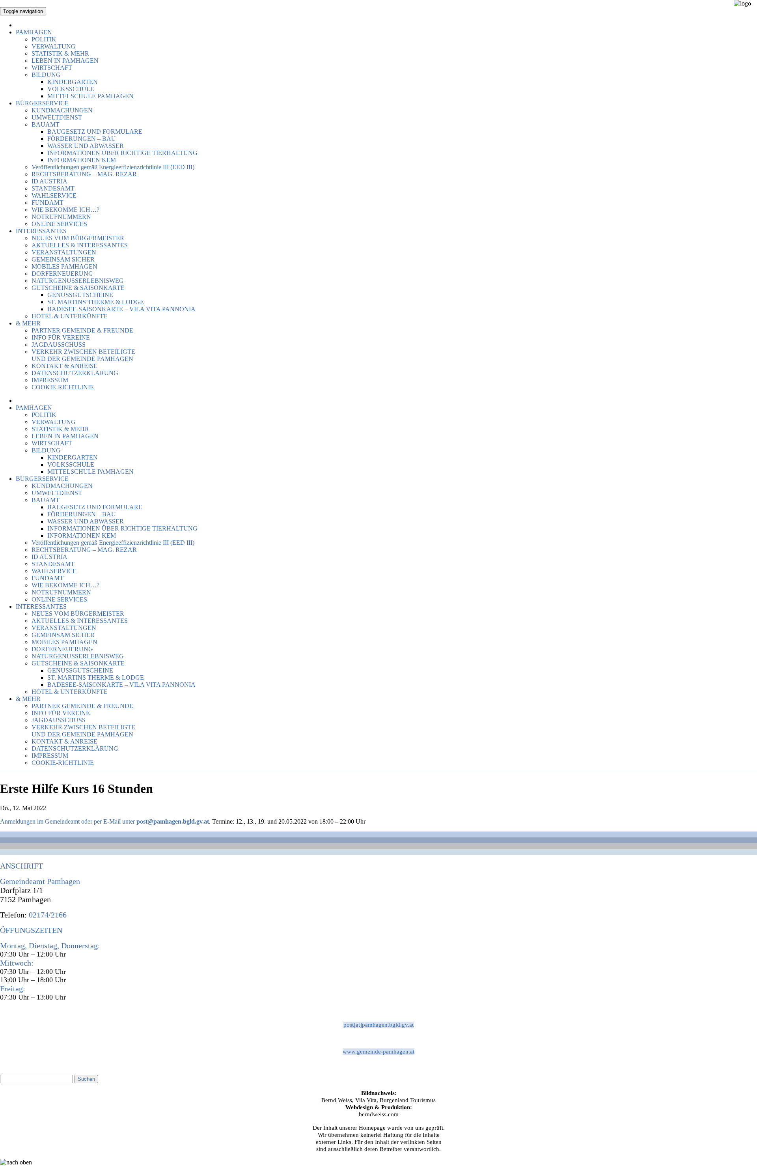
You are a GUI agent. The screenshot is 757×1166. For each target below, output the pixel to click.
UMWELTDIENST (57, 117)
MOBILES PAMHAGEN (64, 266)
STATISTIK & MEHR (60, 53)
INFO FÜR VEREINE (61, 337)
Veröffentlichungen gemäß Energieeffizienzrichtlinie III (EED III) (113, 167)
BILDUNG (46, 74)
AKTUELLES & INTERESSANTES (80, 245)
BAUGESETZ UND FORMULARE (94, 131)
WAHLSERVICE (54, 195)
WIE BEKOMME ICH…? (65, 209)
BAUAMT (46, 124)
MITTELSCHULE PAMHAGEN (90, 96)
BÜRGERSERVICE (42, 103)
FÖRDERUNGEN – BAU (81, 138)
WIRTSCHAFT (52, 67)
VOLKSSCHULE (70, 89)
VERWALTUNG (54, 46)
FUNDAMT (47, 202)
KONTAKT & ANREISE (64, 366)
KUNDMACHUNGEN (62, 110)
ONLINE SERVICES (59, 223)
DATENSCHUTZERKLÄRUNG (75, 373)
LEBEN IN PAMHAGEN (65, 60)
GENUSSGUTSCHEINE (80, 295)
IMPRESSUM (50, 380)
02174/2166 (47, 914)
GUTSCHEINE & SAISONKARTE (78, 287)
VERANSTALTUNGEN (64, 252)
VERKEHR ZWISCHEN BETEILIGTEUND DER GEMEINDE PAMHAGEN (83, 355)
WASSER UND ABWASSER (85, 145)
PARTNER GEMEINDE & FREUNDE (82, 330)
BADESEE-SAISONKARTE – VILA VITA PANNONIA (121, 309)
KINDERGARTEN (72, 81)
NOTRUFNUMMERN (61, 216)
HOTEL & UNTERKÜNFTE (70, 316)
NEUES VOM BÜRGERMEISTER (78, 238)
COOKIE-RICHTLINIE (63, 387)
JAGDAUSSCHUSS (59, 344)
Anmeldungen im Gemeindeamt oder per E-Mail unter (68, 821)
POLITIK (44, 39)
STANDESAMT (53, 188)
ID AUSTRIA (49, 181)
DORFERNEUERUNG (62, 273)
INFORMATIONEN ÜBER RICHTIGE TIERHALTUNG (122, 152)
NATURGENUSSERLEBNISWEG (78, 280)
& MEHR (28, 323)
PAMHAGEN (34, 32)
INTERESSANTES (41, 231)
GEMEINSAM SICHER (63, 259)
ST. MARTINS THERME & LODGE (95, 302)
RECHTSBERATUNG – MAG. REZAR (84, 174)
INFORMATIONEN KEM (81, 160)
